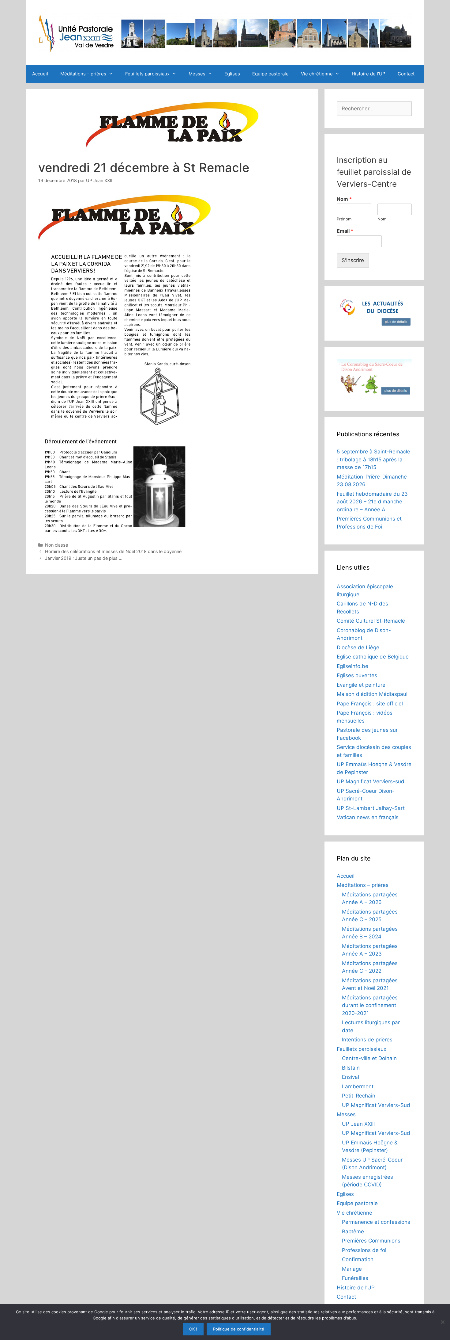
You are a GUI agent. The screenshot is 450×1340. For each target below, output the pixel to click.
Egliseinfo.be (352, 666)
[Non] (442, 1322)
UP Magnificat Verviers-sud (370, 781)
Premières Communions (371, 1241)
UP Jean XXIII (358, 1124)
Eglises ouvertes (357, 675)
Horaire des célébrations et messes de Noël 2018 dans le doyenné (113, 551)
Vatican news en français (368, 817)
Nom (344, 199)
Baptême (353, 1231)
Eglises (232, 74)
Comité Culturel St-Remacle (371, 621)
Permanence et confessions (376, 1222)
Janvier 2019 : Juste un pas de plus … (83, 558)
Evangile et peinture (361, 685)
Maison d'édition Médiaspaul (372, 694)
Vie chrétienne (317, 74)
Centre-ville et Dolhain (369, 1058)
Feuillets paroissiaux (147, 74)
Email (345, 231)
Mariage (352, 1269)
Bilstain (351, 1068)
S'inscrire (353, 260)
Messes (197, 74)
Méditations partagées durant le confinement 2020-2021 (370, 1005)
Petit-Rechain (358, 1096)
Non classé (56, 545)
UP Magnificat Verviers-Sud (376, 1105)
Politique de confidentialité (238, 1329)
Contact (406, 74)
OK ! (193, 1329)
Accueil (40, 74)
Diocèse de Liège (358, 647)
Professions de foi (364, 1250)
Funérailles (355, 1278)
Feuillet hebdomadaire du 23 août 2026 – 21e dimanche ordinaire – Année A (372, 502)
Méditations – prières (83, 74)
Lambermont (357, 1086)
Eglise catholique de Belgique (373, 657)
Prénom (344, 218)
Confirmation (357, 1259)
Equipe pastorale (270, 74)
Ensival (350, 1077)
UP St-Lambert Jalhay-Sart (371, 808)
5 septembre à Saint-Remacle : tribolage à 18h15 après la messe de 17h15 (373, 459)
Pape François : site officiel (370, 704)
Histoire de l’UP (368, 74)
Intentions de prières (367, 1039)
